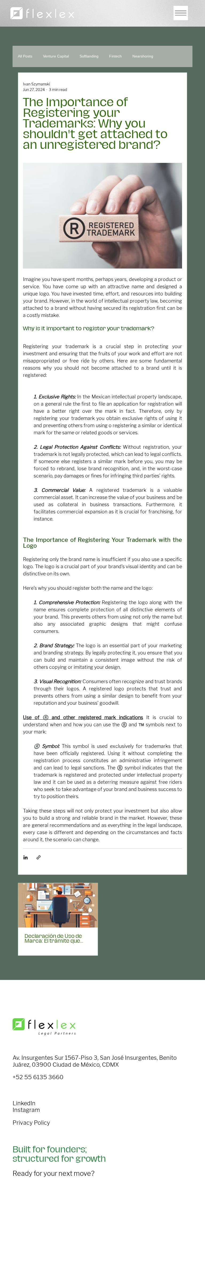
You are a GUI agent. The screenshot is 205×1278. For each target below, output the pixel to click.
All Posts (25, 56)
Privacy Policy (31, 1122)
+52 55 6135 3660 (38, 1077)
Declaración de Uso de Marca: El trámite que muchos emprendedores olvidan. (57, 938)
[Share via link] (38, 857)
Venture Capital (56, 56)
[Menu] (181, 13)
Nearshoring (142, 56)
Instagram (26, 1109)
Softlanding (89, 56)
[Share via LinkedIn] (25, 857)
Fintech (115, 56)
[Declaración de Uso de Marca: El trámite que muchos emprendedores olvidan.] (58, 905)
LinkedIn (24, 1103)
